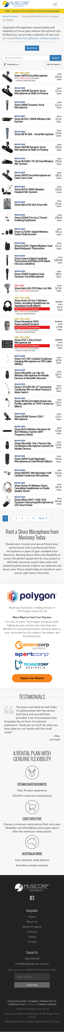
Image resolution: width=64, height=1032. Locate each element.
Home (32, 916)
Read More (32, 48)
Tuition (32, 936)
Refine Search (53, 64)
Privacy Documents (17, 1001)
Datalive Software (47, 1004)
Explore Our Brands (32, 678)
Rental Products (10, 16)
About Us (32, 921)
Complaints (33, 1001)
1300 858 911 (32, 958)
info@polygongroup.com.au (32, 963)
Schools (32, 931)
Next (42, 518)
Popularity (12, 64)
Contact (32, 941)
